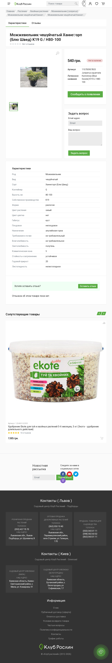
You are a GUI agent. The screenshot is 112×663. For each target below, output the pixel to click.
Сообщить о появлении (85, 94)
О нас (56, 607)
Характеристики (17, 23)
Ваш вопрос (74, 130)
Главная (10, 11)
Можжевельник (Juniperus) (64, 11)
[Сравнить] (104, 323)
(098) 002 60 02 (90, 534)
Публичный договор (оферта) (56, 612)
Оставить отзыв (88, 286)
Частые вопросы (56, 625)
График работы (56, 638)
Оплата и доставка (56, 616)
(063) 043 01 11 (90, 537)
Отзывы (36, 23)
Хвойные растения (39, 11)
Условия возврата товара (56, 621)
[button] (33, 77)
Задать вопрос (79, 153)
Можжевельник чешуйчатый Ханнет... (26, 15)
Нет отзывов (28, 44)
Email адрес (74, 118)
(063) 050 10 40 (56, 526)
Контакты (56, 634)
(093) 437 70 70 (22, 529)
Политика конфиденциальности (56, 629)
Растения (22, 11)
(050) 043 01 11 (90, 531)
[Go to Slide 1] (13, 106)
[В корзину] (101, 438)
